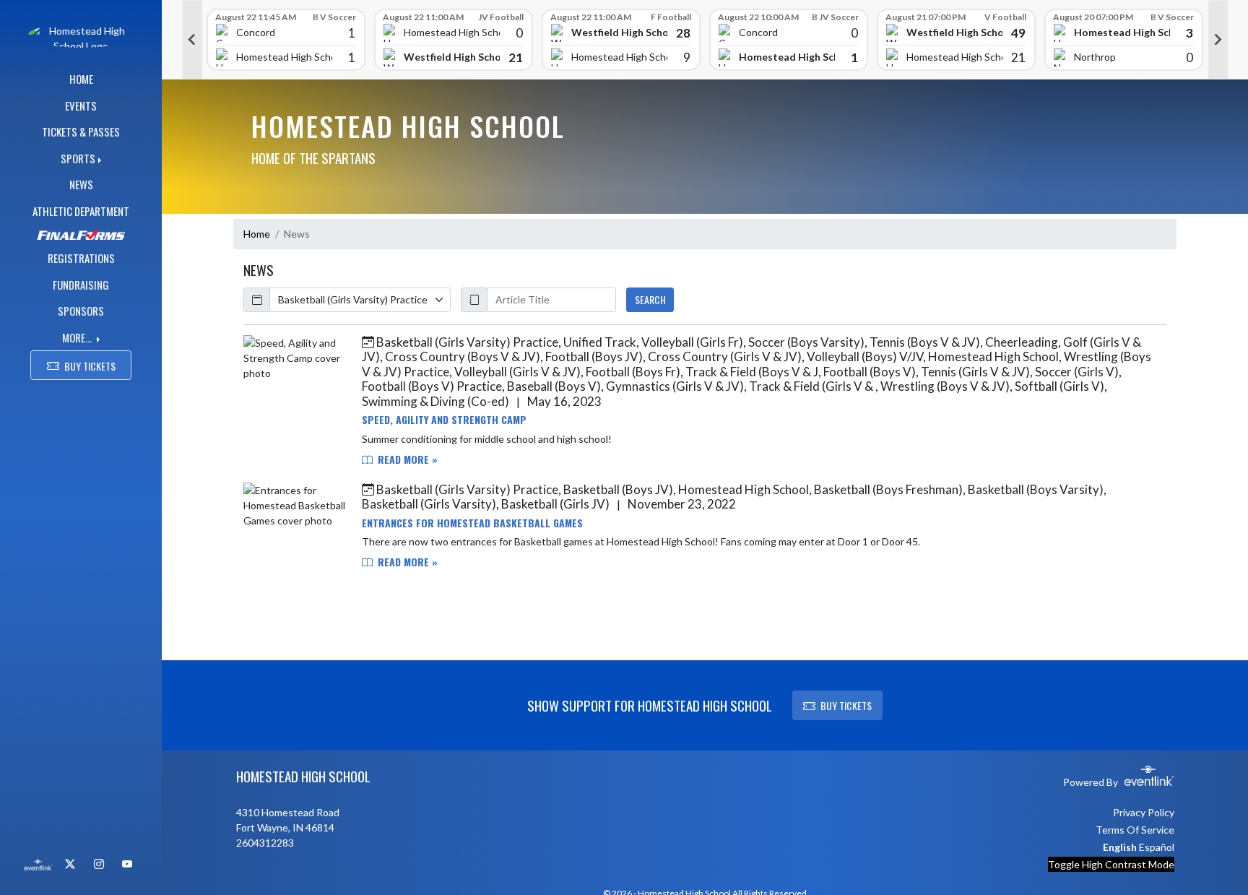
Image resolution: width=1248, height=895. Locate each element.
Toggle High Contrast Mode (1111, 864)
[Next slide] (1218, 39)
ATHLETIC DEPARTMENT (80, 211)
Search (650, 299)
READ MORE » (406, 459)
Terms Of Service (1135, 829)
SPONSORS (81, 311)
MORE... (78, 337)
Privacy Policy (1143, 812)
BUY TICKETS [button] (90, 365)
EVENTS (81, 105)
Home (256, 234)
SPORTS (78, 158)
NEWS (81, 184)
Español (1156, 847)
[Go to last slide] (192, 39)
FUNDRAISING (81, 285)
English (1120, 847)
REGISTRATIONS (81, 258)
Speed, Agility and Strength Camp (444, 419)
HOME (81, 79)
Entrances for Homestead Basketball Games (472, 522)
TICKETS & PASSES (81, 131)
